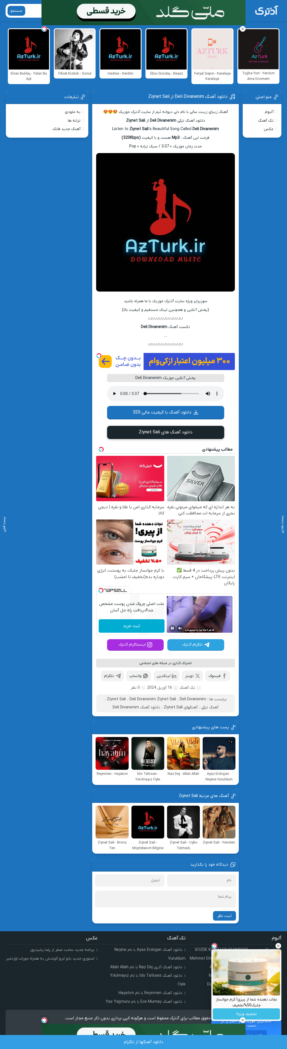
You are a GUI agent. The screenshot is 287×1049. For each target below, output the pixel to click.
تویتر (189, 676)
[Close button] (278, 946)
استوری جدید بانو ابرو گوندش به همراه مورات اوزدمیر (50, 958)
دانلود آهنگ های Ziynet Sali (166, 432)
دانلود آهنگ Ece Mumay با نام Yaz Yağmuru (144, 1001)
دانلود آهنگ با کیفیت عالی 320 (162, 412)
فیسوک (215, 676)
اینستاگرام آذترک (132, 644)
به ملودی (72, 112)
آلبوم (269, 112)
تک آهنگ (187, 687)
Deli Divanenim (193, 699)
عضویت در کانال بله (246, 1034)
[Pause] (172, 628)
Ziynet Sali (116, 699)
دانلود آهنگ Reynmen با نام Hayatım (150, 993)
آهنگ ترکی (209, 707)
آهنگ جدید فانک (66, 129)
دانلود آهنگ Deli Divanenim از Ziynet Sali (188, 97)
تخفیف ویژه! (246, 1014)
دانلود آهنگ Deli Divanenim (136, 707)
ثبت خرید (131, 626)
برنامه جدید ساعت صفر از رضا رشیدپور (62, 950)
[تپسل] (99, 356)
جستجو (16, 10)
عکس (269, 129)
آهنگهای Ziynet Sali (181, 707)
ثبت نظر (224, 916)
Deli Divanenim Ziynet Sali (152, 699)
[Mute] (180, 628)
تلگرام (109, 676)
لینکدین (163, 676)
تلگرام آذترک (192, 644)
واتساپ (135, 676)
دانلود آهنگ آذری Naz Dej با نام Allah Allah (146, 967)
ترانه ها (74, 120)
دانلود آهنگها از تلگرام (143, 1042)
